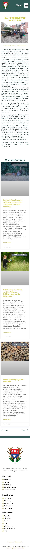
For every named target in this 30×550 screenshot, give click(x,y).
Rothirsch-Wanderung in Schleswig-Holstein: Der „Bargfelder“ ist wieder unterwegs (12, 203)
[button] (26, 5)
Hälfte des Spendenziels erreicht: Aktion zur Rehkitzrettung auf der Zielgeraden (12, 293)
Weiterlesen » (7, 242)
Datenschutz (19, 542)
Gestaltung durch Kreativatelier (15, 548)
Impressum (11, 542)
